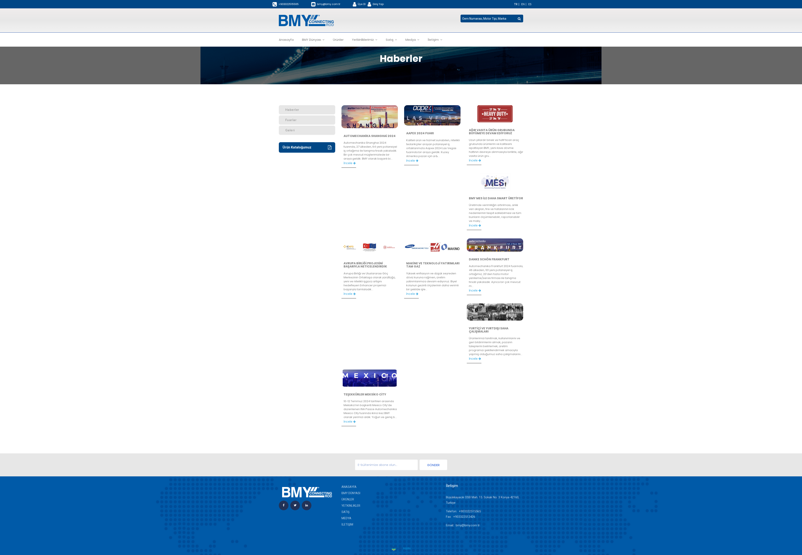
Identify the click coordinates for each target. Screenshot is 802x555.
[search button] (519, 19)
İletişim (347, 524)
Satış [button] (390, 39)
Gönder (433, 465)
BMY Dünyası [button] (312, 39)
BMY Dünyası (350, 493)
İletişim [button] (434, 39)
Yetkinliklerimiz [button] (363, 39)
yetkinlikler (350, 505)
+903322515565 (470, 511)
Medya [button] (411, 39)
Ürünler (338, 39)
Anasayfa (286, 39)
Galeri (290, 130)
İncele (348, 163)
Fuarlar (291, 120)
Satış (345, 512)
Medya (346, 518)
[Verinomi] (401, 548)
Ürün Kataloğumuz (297, 147)
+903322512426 (464, 517)
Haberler (292, 110)
